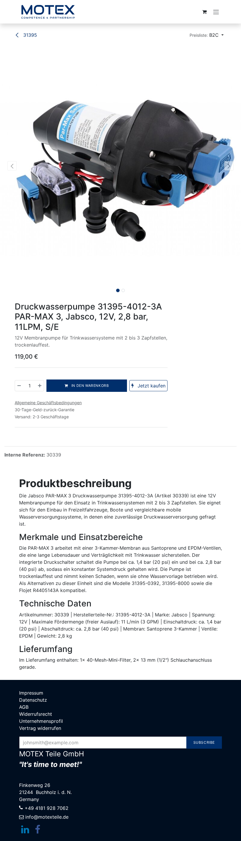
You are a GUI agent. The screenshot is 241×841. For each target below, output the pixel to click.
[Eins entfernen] (19, 385)
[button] (206, 35)
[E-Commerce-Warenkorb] (204, 12)
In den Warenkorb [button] (89, 385)
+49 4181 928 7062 (46, 808)
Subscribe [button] (204, 742)
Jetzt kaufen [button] (150, 386)
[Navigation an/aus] (216, 12)
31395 (29, 35)
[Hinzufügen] (39, 385)
